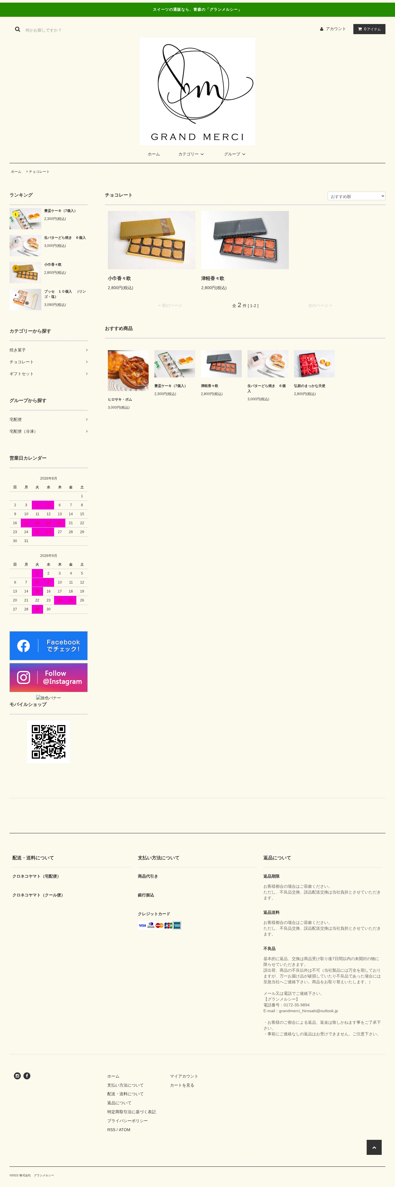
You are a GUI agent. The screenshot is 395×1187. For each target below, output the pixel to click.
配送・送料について (125, 1093)
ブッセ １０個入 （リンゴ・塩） (65, 294)
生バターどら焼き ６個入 (65, 238)
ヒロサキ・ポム (120, 399)
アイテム (372, 29)
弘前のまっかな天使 (309, 386)
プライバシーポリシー (127, 1120)
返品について (119, 1102)
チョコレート (39, 172)
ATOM (124, 1129)
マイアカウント (184, 1076)
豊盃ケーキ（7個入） (60, 211)
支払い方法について (125, 1085)
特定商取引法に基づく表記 (131, 1111)
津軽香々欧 (212, 278)
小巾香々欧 (53, 265)
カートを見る (182, 1085)
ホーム (154, 154)
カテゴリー (188, 154)
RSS (111, 1129)
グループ (232, 154)
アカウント (336, 28)
